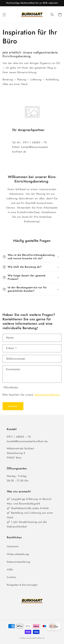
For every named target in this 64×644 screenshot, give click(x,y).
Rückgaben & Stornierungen (22, 584)
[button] (4, 14)
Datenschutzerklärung (47, 395)
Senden (13, 406)
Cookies (11, 577)
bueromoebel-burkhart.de (35, 638)
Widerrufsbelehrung (18, 554)
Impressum (13, 546)
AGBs (10, 569)
